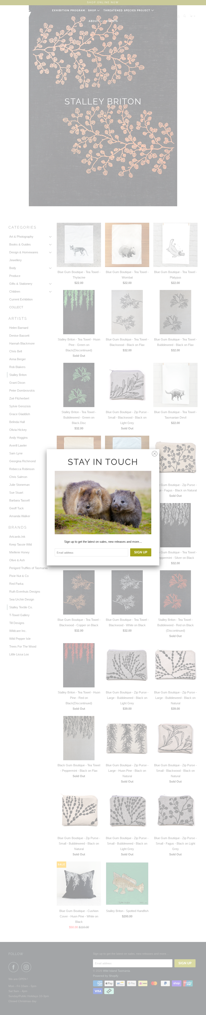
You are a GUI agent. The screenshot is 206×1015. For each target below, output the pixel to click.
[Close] (154, 453)
